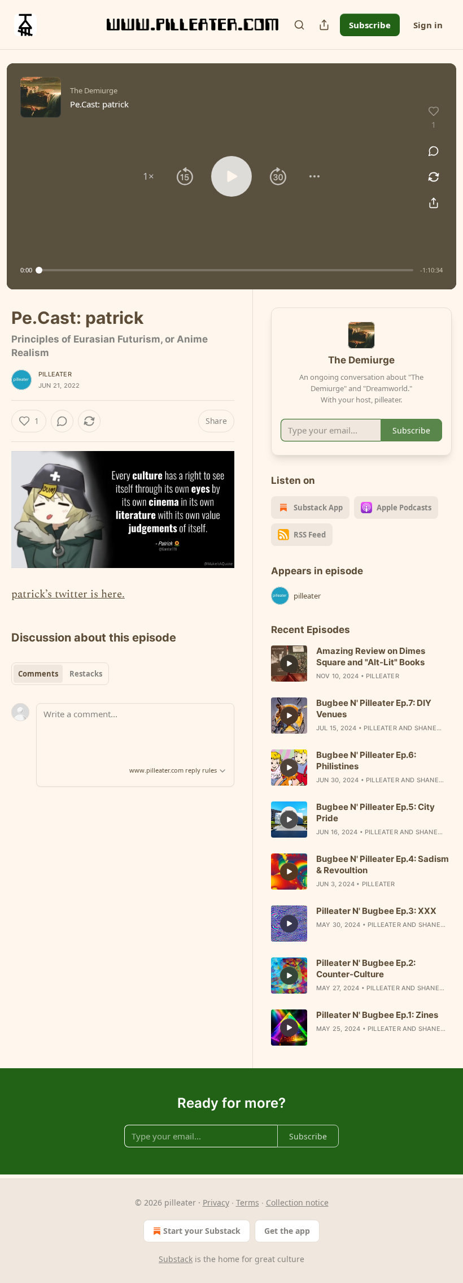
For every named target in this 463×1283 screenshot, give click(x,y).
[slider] (226, 270)
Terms (247, 1202)
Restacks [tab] (85, 674)
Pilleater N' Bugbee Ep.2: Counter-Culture (366, 968)
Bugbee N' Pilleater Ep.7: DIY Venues (373, 708)
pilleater (55, 374)
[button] (148, 176)
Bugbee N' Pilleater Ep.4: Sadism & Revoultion (382, 864)
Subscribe (370, 25)
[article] (361, 663)
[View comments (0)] (434, 151)
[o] (289, 663)
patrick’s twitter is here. (68, 594)
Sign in (428, 25)
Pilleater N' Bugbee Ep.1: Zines (377, 1014)
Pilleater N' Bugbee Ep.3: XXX (376, 910)
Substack (176, 1259)
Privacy (216, 1202)
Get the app (287, 1230)
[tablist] (60, 673)
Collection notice (297, 1202)
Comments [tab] (38, 674)
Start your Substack (202, 1230)
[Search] (299, 25)
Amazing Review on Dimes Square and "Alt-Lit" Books (370, 656)
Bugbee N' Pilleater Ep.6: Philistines (366, 760)
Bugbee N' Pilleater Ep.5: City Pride (375, 812)
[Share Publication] (324, 25)
